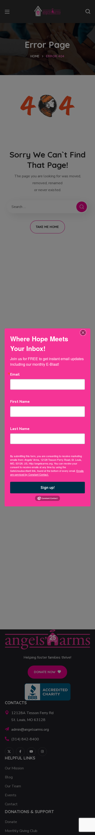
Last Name (20, 429)
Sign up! (48, 487)
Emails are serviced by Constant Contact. (47, 472)
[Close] (83, 332)
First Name (20, 401)
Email (15, 374)
